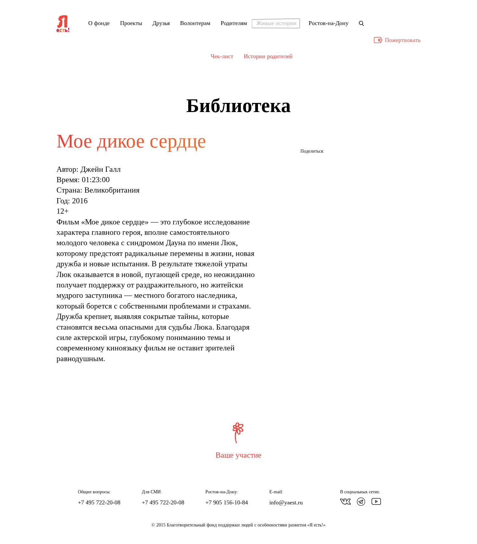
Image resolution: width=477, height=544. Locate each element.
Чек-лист (222, 56)
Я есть (62, 24)
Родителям (234, 23)
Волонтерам (195, 23)
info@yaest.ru (286, 502)
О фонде (99, 23)
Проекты (131, 23)
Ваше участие (238, 455)
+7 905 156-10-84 (226, 502)
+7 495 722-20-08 (99, 502)
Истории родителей (268, 56)
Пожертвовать (403, 40)
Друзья (161, 23)
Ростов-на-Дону (329, 23)
